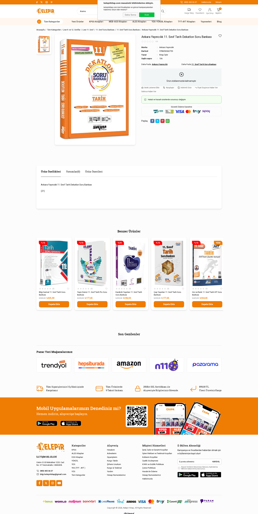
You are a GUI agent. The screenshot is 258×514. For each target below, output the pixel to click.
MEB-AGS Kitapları (118, 21)
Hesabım (111, 450)
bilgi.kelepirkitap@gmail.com (53, 474)
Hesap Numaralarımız (116, 475)
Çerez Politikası (149, 468)
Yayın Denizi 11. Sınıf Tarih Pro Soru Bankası (92, 293)
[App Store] (210, 474)
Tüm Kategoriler (78, 475)
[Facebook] (39, 483)
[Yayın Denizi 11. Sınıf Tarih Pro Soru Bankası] (92, 263)
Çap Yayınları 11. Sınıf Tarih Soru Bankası (167, 293)
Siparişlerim (112, 457)
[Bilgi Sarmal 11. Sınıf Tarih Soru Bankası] (54, 263)
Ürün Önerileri (94, 171)
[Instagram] (53, 483)
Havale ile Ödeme (149, 471)
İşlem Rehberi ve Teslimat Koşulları (157, 453)
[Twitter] (46, 483)
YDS (73, 464)
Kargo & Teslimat (114, 468)
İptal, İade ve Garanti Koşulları (155, 450)
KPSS (74, 450)
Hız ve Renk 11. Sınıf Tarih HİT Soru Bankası (207, 293)
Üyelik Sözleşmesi (150, 461)
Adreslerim (111, 453)
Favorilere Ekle (68, 288)
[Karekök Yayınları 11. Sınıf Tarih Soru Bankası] (131, 263)
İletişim (219, 2)
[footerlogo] (50, 447)
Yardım (110, 471)
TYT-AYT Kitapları (186, 21)
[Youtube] (59, 483)
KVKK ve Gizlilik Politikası (153, 464)
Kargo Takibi (112, 461)
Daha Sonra (130, 15)
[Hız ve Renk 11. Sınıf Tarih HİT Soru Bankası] (207, 263)
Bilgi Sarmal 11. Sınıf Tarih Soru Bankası (52, 293)
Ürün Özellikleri (51, 171)
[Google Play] (188, 474)
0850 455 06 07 (46, 471)
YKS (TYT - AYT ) (78, 468)
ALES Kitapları (139, 21)
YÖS (73, 471)
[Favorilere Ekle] (220, 35)
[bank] (129, 501)
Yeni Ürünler (78, 21)
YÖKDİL (75, 461)
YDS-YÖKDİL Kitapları (162, 21)
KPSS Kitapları (96, 21)
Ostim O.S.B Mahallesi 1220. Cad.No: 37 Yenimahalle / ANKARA (50, 463)
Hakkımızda (206, 2)
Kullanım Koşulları (150, 457)
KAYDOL (216, 461)
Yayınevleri (206, 21)
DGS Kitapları (77, 457)
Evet (147, 15)
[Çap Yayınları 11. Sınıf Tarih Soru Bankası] (169, 263)
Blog (219, 21)
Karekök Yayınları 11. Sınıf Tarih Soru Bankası (129, 293)
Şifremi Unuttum (114, 464)
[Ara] (162, 11)
